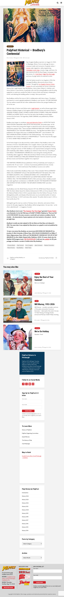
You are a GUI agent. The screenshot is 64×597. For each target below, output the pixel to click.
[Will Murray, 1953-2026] (17, 310)
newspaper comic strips (33, 70)
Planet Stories (11, 247)
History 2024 (25, 496)
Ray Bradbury (20, 247)
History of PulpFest (27, 430)
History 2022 (25, 503)
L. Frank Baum (38, 74)
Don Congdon (29, 245)
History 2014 (25, 530)
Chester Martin (11, 245)
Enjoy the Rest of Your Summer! (43, 278)
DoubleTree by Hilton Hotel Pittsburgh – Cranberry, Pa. (9, 578)
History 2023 (25, 499)
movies (28, 68)
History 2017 (25, 520)
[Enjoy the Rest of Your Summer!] (17, 283)
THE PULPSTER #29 (30, 239)
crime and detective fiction (34, 122)
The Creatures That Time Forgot (32, 211)
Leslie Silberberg (38, 293)
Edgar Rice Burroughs (49, 74)
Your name (24, 399)
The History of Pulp (27, 440)
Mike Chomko (10, 57)
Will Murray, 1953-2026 (44, 304)
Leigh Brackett (35, 108)
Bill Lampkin (37, 320)
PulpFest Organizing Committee (30, 433)
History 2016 (25, 523)
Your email (24, 404)
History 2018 (25, 517)
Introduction (25, 492)
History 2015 (25, 527)
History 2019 (25, 513)
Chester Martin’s (51, 211)
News (36, 301)
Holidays (37, 273)
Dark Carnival (20, 245)
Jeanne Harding (38, 347)
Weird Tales (28, 247)
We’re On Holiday (41, 331)
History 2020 (25, 510)
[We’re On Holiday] (17, 337)
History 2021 (10, 46)
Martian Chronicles (49, 245)
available (46, 239)
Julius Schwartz (38, 245)
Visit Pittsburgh (26, 443)
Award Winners (26, 437)
